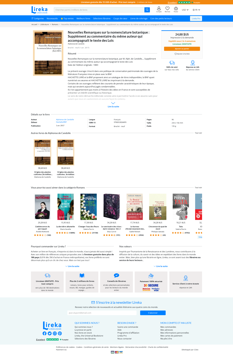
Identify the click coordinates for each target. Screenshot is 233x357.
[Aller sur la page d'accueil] (39, 10)
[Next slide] (198, 216)
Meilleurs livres (83, 18)
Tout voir (198, 133)
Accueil (34, 24)
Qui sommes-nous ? (84, 327)
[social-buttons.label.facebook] (44, 333)
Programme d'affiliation (128, 332)
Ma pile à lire (166, 338)
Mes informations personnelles (174, 332)
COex (196, 349)
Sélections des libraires (85, 338)
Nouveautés (52, 18)
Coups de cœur (120, 18)
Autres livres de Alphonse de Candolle (51, 132)
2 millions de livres (144, 2)
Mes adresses (166, 330)
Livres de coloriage (138, 18)
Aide (119, 330)
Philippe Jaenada (157, 231)
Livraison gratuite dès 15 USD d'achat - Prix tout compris (108, 2)
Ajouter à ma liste (183, 54)
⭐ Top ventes (67, 18)
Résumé (72, 53)
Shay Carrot (111, 231)
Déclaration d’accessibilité (135, 347)
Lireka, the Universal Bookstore (89, 335)
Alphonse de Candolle (76, 44)
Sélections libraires (102, 18)
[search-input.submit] (147, 9)
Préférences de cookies (65, 347)
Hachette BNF (61, 122)
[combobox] (99, 9)
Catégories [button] (38, 18)
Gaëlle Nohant (134, 231)
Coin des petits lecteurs (161, 18)
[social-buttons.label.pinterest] (60, 333)
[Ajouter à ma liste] (50, 140)
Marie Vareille (65, 229)
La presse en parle (83, 330)
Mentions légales (117, 347)
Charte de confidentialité (158, 347)
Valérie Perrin (88, 229)
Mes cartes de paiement (171, 335)
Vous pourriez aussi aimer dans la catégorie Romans (58, 187)
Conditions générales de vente (96, 347)
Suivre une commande (127, 327)
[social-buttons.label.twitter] (50, 333)
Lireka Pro (196, 18)
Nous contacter (124, 338)
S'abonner (153, 313)
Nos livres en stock (83, 332)
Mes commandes (168, 327)
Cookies (79, 347)
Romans (55, 24)
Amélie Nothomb (42, 231)
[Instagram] (55, 333)
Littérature (44, 24)
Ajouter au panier (182, 49)
